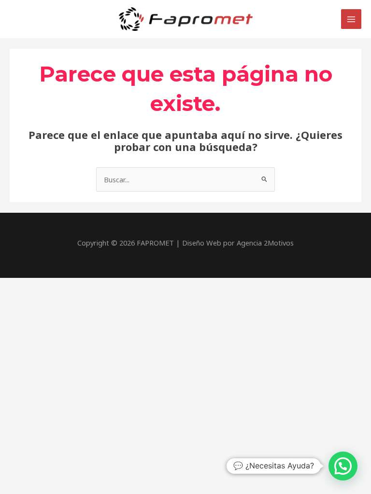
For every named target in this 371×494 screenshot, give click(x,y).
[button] (342, 466)
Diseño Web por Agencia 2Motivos (238, 242)
